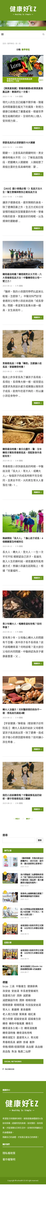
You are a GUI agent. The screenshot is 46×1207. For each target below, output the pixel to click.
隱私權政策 (9, 1153)
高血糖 (39, 1047)
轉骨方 (29, 1023)
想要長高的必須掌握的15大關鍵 (19, 142)
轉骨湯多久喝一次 (13, 1028)
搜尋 (5, 835)
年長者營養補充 (29, 991)
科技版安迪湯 (33, 1005)
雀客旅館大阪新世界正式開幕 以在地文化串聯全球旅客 (31, 928)
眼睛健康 (8, 1005)
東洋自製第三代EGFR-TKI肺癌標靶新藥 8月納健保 (31, 967)
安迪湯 (15, 991)
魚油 (14, 1051)
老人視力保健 (10, 1014)
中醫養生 (21, 986)
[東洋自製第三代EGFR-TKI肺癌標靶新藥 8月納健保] (10, 970)
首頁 (4, 43)
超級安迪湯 (20, 1019)
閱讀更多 (37, 128)
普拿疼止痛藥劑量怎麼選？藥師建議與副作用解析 (31, 894)
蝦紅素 (32, 1014)
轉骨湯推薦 (30, 1028)
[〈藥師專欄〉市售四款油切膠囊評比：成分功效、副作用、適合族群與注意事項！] (10, 862)
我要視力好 (9, 995)
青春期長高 (9, 1042)
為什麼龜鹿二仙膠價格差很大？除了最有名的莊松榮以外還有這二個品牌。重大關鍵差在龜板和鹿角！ (31, 878)
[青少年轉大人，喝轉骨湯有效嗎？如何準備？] (23, 604)
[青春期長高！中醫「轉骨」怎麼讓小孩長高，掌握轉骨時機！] (23, 344)
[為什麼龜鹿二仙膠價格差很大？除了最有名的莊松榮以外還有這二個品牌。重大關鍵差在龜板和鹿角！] (10, 878)
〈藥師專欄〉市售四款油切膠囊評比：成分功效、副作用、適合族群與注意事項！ (31, 861)
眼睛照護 (19, 1005)
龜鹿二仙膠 (24, 1051)
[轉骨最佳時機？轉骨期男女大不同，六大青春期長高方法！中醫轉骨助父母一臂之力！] (23, 254)
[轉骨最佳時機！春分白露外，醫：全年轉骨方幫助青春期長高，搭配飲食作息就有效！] (23, 429)
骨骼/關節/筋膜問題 (14, 1047)
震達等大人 (23, 1037)
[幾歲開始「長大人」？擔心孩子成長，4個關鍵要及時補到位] (23, 518)
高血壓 (30, 1047)
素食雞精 (25, 1009)
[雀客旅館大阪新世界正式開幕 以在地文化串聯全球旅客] (10, 929)
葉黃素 (23, 1014)
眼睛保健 (31, 1000)
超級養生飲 (34, 1019)
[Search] (43, 34)
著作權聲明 (9, 1159)
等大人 (6, 1009)
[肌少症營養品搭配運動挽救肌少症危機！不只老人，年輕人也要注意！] (10, 913)
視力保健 (8, 1019)
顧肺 (19, 1042)
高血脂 (6, 1051)
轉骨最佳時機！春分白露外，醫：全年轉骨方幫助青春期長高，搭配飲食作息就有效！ (22, 452)
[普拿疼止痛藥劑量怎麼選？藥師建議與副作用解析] (10, 897)
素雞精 (15, 1009)
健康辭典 (32, 986)
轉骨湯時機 (9, 1033)
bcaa (5, 986)
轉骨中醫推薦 (16, 1023)
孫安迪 (6, 991)
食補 (25, 1042)
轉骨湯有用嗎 (24, 1033)
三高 (12, 986)
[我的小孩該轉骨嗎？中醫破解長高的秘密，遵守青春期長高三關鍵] (23, 775)
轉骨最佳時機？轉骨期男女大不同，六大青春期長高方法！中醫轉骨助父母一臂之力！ (22, 278)
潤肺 (21, 1000)
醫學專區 (10, 43)
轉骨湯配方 (9, 1037)
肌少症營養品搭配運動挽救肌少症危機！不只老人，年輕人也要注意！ (31, 912)
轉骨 (5, 1023)
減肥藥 (27, 995)
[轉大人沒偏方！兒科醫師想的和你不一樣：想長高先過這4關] (23, 690)
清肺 (19, 995)
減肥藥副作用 (10, 1000)
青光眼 (34, 1037)
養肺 (31, 1042)
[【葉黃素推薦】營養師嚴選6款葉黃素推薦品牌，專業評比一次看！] (23, 69)
